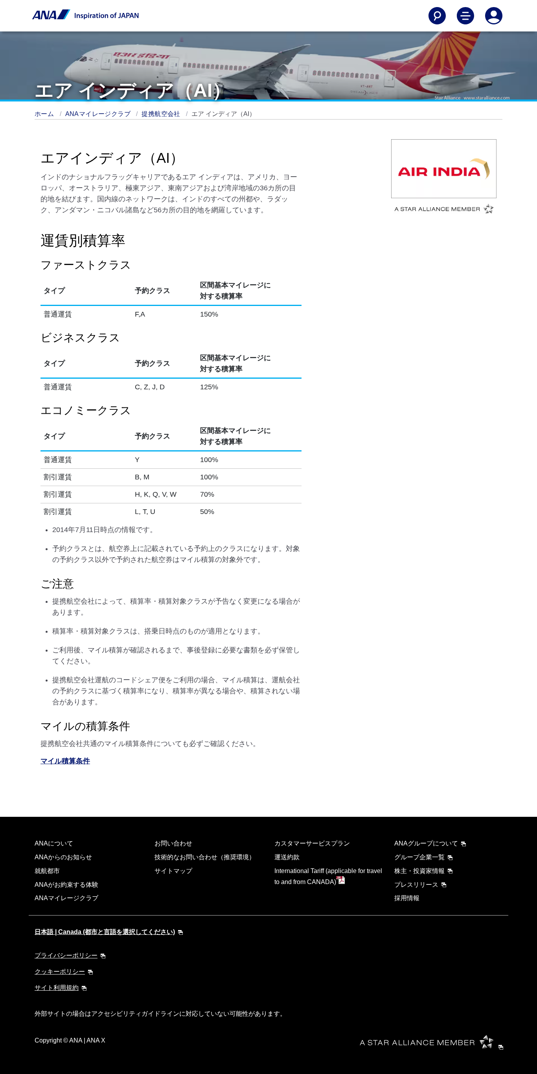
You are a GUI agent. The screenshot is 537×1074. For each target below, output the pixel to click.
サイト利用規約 (57, 987)
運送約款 (287, 857)
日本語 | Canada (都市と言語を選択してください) (105, 931)
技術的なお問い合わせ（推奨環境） (204, 857)
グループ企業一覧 (419, 857)
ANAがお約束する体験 (66, 884)
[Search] (437, 15)
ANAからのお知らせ (63, 857)
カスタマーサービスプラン (312, 843)
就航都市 (47, 871)
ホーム (45, 114)
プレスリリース (416, 884)
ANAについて (54, 843)
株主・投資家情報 (419, 871)
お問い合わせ (173, 843)
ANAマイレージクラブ (98, 114)
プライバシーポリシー (66, 955)
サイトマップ (173, 871)
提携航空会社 (162, 114)
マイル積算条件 (65, 761)
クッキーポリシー (60, 971)
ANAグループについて (426, 843)
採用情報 (406, 898)
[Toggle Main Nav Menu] (465, 15)
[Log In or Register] (493, 15)
